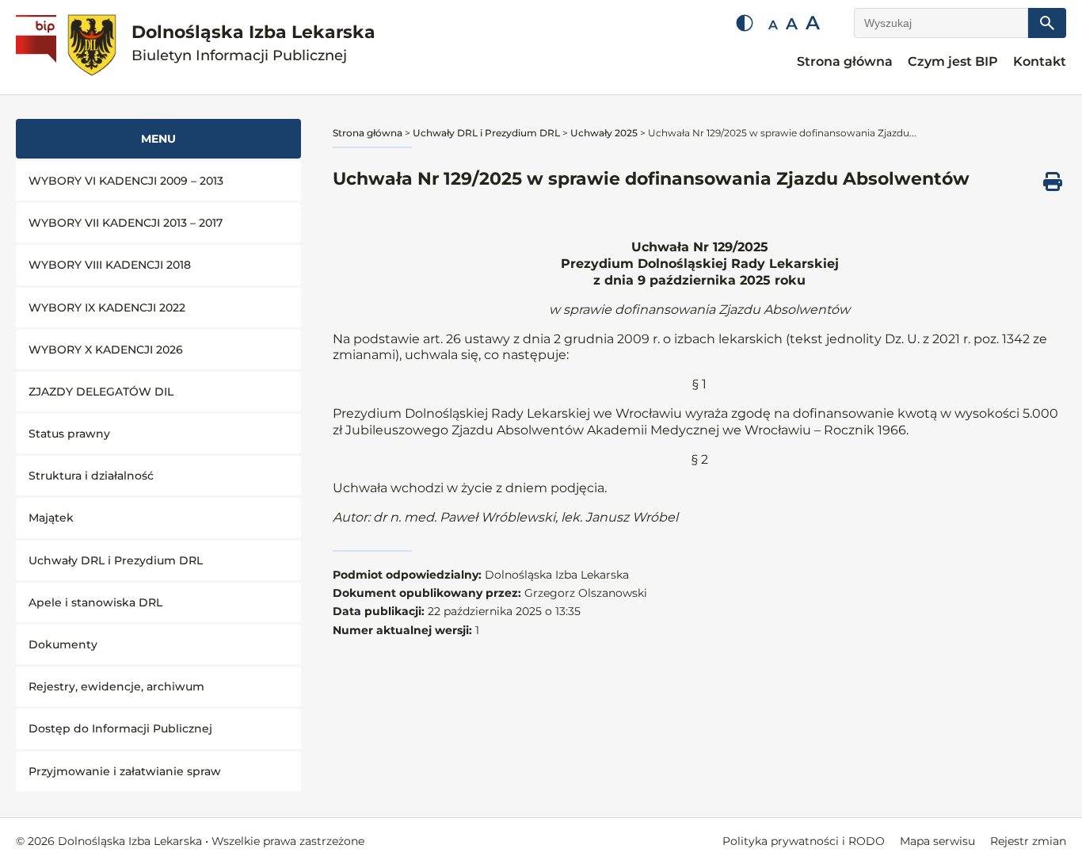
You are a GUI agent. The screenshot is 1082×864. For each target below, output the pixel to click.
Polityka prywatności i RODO (803, 841)
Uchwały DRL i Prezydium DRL (116, 560)
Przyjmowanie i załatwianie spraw (125, 771)
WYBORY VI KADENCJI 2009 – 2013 (126, 181)
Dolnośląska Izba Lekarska (253, 43)
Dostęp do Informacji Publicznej (120, 728)
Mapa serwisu (937, 841)
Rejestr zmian (1028, 841)
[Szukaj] (1047, 23)
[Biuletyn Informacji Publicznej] (38, 47)
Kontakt (1039, 61)
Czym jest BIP (953, 61)
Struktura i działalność (91, 475)
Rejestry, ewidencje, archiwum (116, 686)
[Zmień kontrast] (744, 22)
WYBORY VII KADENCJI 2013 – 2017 (126, 223)
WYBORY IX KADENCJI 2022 (107, 307)
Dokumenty (63, 644)
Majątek (51, 517)
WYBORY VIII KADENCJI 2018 (110, 265)
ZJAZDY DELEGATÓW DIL (101, 391)
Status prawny (69, 433)
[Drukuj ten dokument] (1052, 181)
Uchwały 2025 (604, 133)
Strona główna (845, 61)
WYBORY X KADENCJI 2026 (106, 349)
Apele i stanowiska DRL (95, 602)
